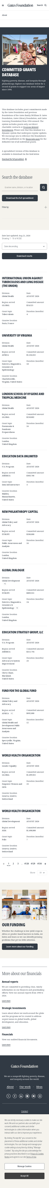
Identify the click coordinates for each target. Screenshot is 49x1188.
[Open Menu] (3, 5)
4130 (39, 863)
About (4, 15)
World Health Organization (21, 755)
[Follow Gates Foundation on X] (8, 1096)
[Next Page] (45, 863)
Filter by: (5, 207)
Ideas (39, 1086)
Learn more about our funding (19, 946)
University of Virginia (17, 335)
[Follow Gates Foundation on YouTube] (33, 1096)
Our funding (13, 924)
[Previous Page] (3, 863)
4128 (26, 863)
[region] (24, 1151)
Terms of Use (31, 1156)
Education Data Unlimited (20, 456)
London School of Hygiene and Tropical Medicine (23, 396)
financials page (33, 139)
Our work (25, 1086)
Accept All (25, 1175)
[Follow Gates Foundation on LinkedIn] (21, 1096)
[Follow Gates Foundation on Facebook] (14, 1096)
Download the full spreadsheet (19, 198)
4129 (33, 863)
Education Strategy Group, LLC (22, 632)
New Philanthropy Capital (20, 511)
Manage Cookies (24, 1166)
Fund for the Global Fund (19, 690)
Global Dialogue (13, 570)
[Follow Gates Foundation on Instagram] (27, 1096)
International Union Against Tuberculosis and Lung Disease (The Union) (22, 282)
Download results (17, 256)
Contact (24, 1111)
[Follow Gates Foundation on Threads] (40, 1096)
